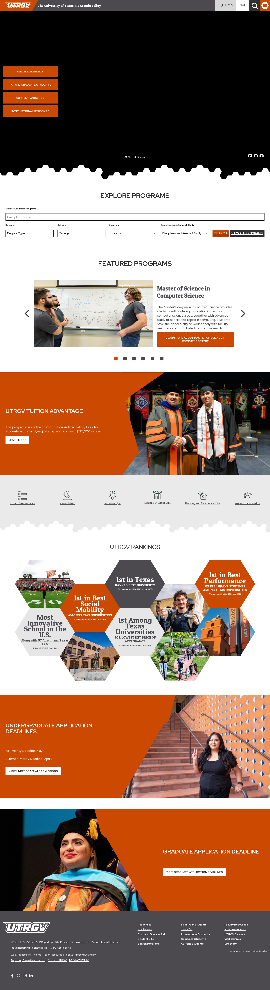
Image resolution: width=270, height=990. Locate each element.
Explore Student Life (157, 502)
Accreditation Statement (106, 942)
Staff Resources (235, 929)
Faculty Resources (236, 925)
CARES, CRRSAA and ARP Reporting (32, 942)
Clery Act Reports (60, 947)
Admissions (145, 929)
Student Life (146, 939)
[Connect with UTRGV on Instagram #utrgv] (25, 976)
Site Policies (62, 942)
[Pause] (256, 155)
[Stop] (262, 155)
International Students (30, 111)
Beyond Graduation (247, 503)
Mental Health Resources (49, 954)
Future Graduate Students (30, 84)
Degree (10, 225)
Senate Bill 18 (40, 947)
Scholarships (113, 503)
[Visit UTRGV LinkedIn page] (31, 976)
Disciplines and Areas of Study (177, 225)
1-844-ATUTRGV (79, 960)
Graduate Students (193, 939)
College (61, 225)
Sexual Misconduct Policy (81, 954)
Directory (230, 944)
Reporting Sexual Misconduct (28, 960)
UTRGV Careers (234, 934)
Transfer (186, 929)
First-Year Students (194, 925)
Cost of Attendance (22, 503)
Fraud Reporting (20, 947)
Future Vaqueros (30, 71)
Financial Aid (67, 503)
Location (114, 225)
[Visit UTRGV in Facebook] (12, 976)
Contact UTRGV (57, 960)
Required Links (80, 942)
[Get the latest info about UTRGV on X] (18, 976)
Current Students (192, 944)
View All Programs (247, 233)
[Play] (250, 155)
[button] (254, 5)
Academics (144, 925)
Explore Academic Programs (21, 208)
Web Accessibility (21, 954)
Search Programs (149, 944)
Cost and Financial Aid (151, 934)
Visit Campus (232, 939)
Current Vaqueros (30, 97)
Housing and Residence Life (202, 503)
